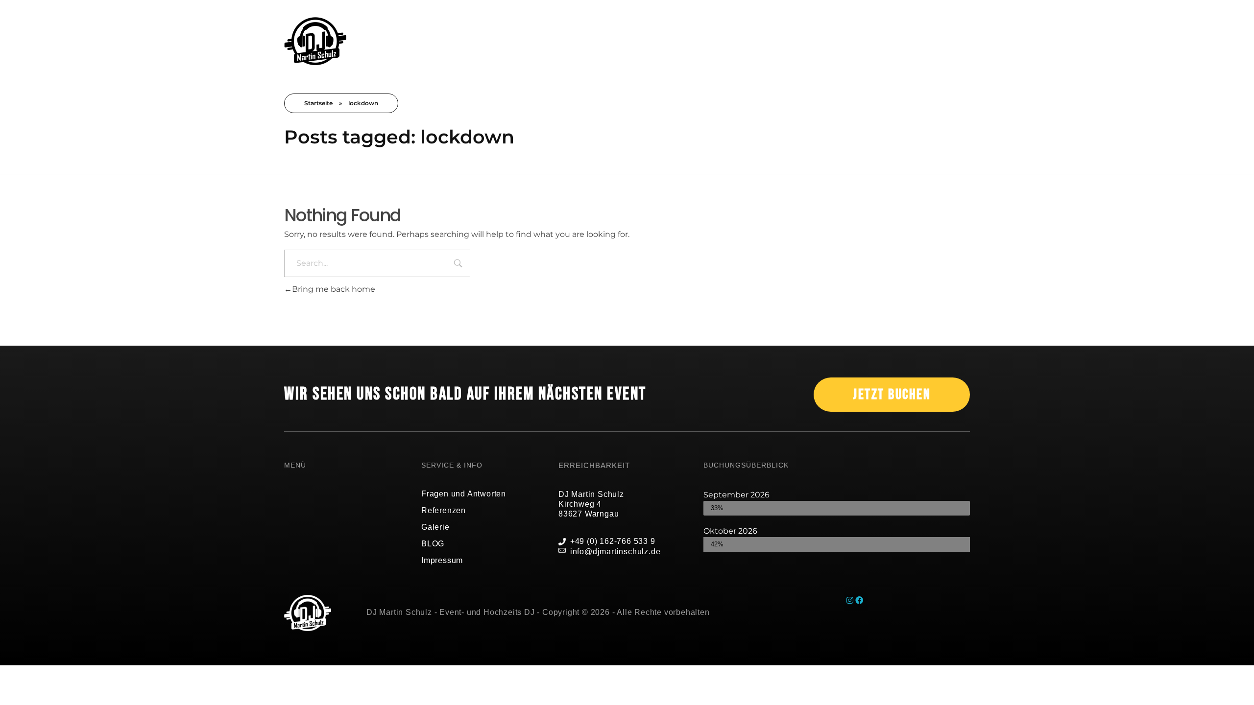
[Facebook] (859, 600)
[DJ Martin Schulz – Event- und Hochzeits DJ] (315, 41)
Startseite (318, 103)
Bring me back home (333, 289)
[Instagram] (850, 600)
